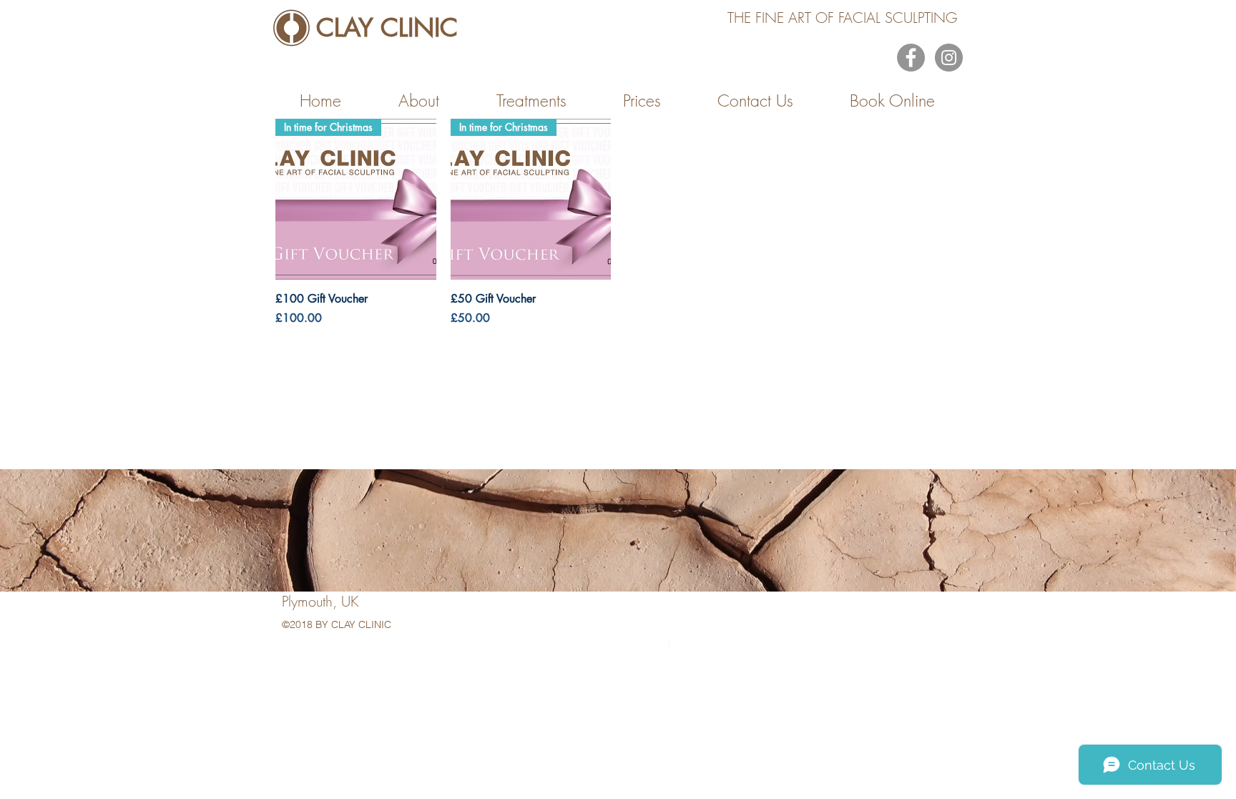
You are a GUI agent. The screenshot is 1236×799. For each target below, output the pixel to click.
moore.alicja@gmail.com (491, 653)
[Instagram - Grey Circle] (949, 58)
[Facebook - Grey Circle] (911, 58)
